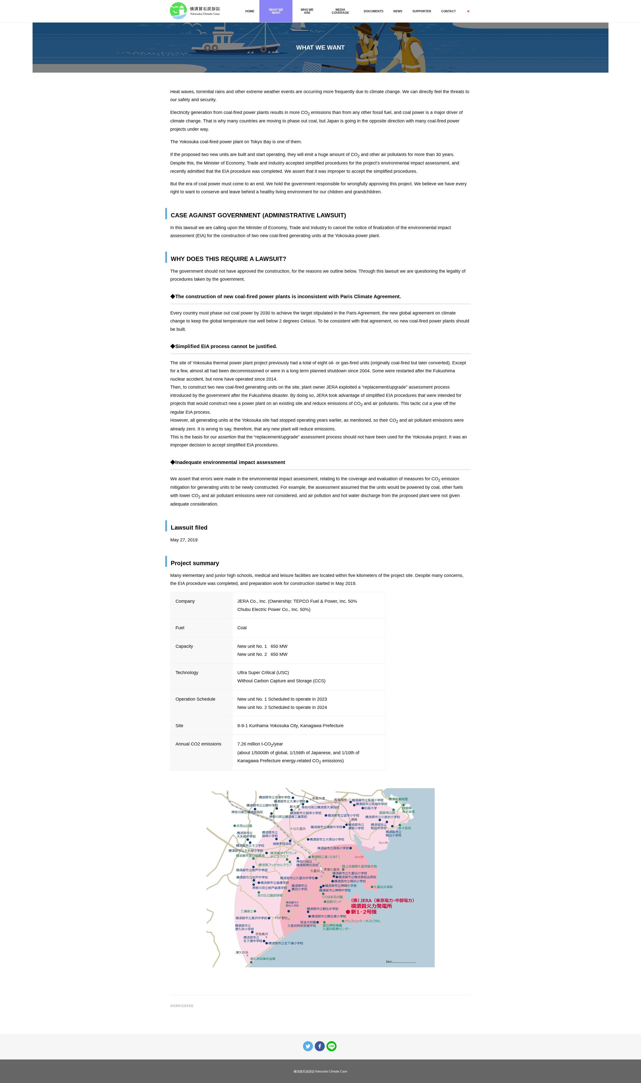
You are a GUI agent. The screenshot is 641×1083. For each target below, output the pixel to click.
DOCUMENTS (373, 11)
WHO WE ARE (307, 11)
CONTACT (448, 11)
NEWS (397, 11)
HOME (249, 11)
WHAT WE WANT (276, 11)
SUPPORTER (421, 11)
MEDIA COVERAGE (340, 11)
